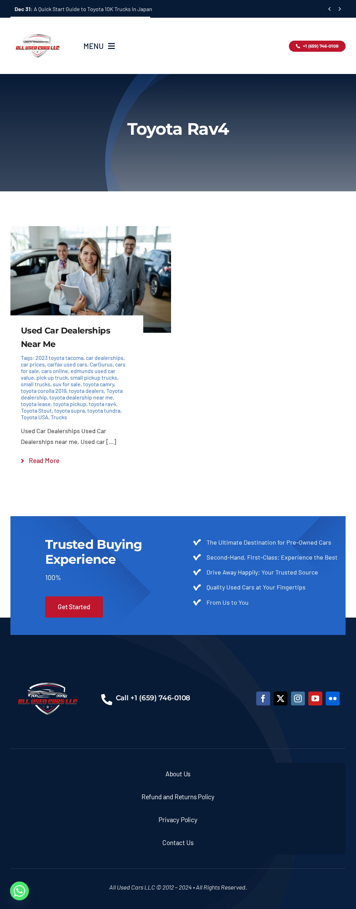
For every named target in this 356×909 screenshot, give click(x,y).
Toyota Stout (36, 410)
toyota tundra (103, 410)
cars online (54, 370)
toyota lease (36, 403)
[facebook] (263, 698)
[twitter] (281, 698)
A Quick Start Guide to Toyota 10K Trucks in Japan (83, 9)
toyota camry (98, 384)
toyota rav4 (102, 403)
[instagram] (298, 698)
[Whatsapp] (19, 891)
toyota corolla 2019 (43, 390)
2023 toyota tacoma (59, 357)
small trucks (35, 384)
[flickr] (333, 698)
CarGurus (101, 364)
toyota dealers (86, 390)
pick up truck (52, 377)
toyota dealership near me (81, 397)
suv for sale (67, 384)
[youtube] (315, 698)
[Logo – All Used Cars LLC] (37, 28)
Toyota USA (34, 417)
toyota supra (69, 410)
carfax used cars (67, 364)
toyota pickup (69, 403)
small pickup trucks (93, 377)
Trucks (59, 417)
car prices (33, 364)
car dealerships (104, 357)
